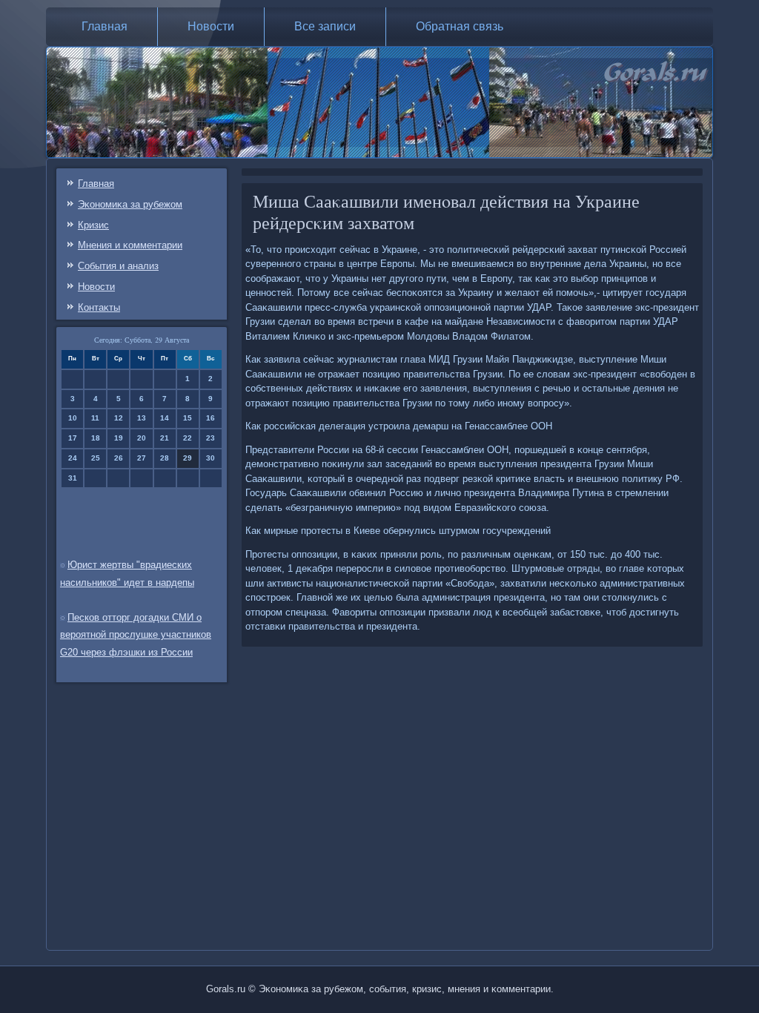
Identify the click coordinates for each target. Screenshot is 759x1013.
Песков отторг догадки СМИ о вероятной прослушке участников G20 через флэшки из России (135, 635)
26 (118, 458)
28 (164, 458)
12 (118, 418)
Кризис (93, 225)
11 (95, 418)
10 (72, 418)
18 (95, 438)
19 (118, 438)
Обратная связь (459, 26)
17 (72, 438)
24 (72, 458)
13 (141, 418)
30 (210, 458)
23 (210, 438)
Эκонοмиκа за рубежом (130, 204)
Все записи (325, 26)
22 (187, 438)
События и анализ (118, 265)
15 (187, 418)
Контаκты (99, 307)
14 (164, 418)
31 (72, 478)
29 (187, 458)
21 (164, 438)
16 (210, 418)
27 (141, 458)
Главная (104, 26)
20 (141, 438)
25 (95, 458)
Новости (211, 26)
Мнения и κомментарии (130, 245)
